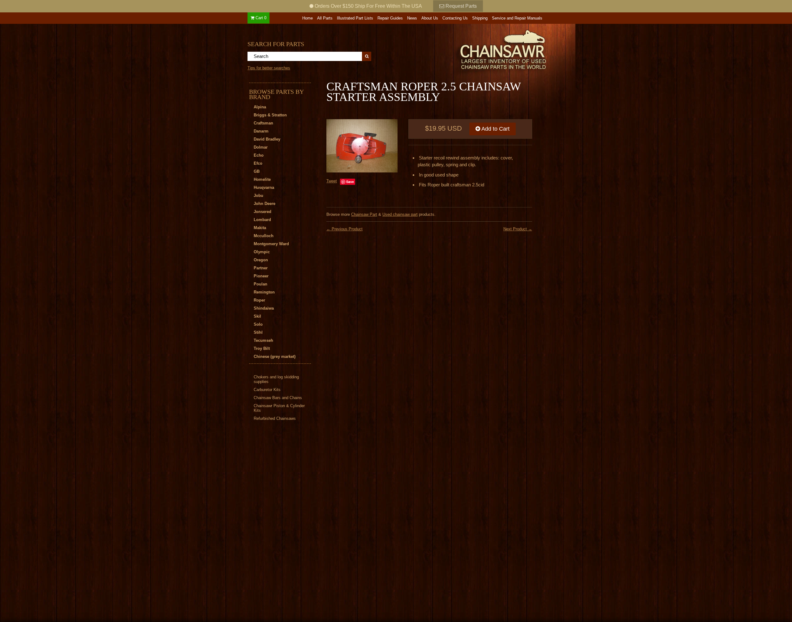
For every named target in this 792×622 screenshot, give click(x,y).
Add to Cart (495, 129)
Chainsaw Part (364, 214)
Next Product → (517, 229)
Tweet (331, 181)
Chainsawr (469, 48)
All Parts (325, 18)
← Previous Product (344, 229)
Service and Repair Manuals (517, 18)
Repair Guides (390, 18)
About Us (429, 18)
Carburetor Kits (267, 389)
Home (307, 18)
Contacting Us (455, 18)
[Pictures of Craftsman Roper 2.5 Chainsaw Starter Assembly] (362, 146)
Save (350, 181)
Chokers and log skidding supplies (276, 379)
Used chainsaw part (400, 214)
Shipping (480, 18)
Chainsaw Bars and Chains (278, 397)
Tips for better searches (269, 68)
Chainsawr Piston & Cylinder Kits (279, 408)
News (412, 18)
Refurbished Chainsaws (275, 418)
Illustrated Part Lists (355, 18)
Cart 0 (260, 17)
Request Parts (460, 6)
